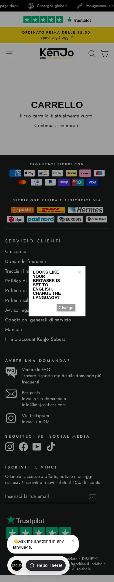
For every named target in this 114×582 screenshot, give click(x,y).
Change (66, 307)
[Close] (79, 272)
